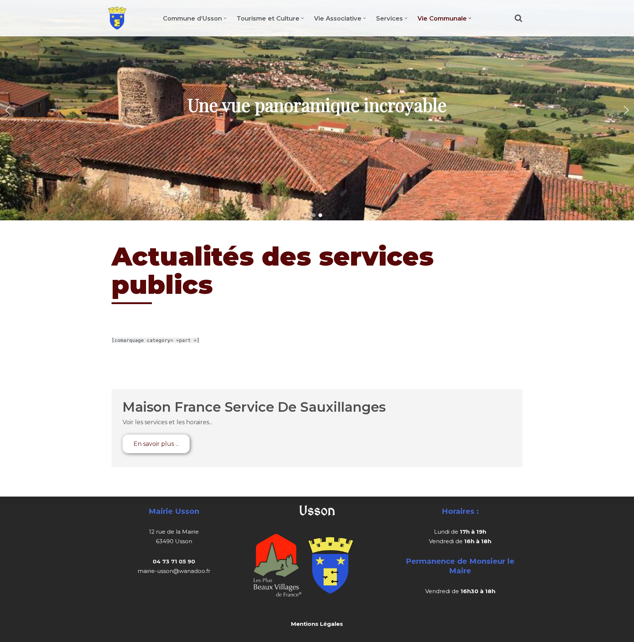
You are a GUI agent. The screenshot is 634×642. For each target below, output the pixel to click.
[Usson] (117, 18)
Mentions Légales (317, 623)
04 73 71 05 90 (174, 561)
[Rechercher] (518, 18)
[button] (225, 18)
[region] (317, 110)
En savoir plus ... (156, 443)
